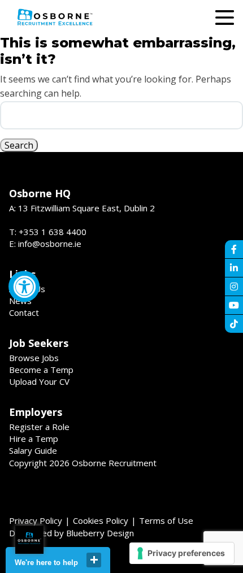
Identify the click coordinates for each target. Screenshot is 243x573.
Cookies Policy (100, 520)
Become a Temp (41, 369)
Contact (24, 312)
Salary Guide (33, 450)
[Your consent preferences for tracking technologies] (181, 553)
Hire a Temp (33, 438)
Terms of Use (166, 520)
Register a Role (39, 426)
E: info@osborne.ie (45, 243)
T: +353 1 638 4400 (47, 231)
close (93, 560)
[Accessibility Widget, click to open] (24, 286)
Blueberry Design (100, 533)
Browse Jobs (34, 357)
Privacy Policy (35, 520)
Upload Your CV (39, 381)
